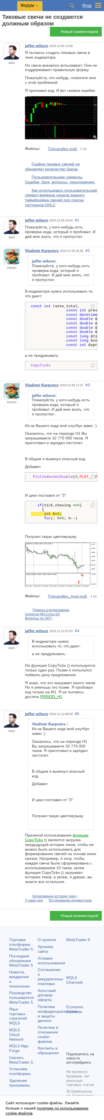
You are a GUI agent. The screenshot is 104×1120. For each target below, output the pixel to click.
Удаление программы (19, 1082)
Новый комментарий (79, 31)
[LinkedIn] (78, 1046)
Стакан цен (34, 900)
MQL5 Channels (74, 979)
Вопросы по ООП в (40, 618)
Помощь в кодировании (50, 610)
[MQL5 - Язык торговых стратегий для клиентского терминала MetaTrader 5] (8, 5)
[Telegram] (78, 1037)
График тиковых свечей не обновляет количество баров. (52, 166)
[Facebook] (69, 1037)
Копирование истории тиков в (55, 896)
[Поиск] (72, 5)
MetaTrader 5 (78, 939)
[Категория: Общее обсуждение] (10, 33)
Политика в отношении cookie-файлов (48, 1034)
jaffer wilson (36, 45)
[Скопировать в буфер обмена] (92, 306)
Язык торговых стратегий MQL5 (18, 1016)
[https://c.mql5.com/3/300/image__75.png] (61, 138)
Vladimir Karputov (42, 250)
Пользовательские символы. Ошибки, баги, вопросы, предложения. (60, 179)
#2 (87, 250)
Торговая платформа (21, 944)
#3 (87, 385)
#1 (77, 220)
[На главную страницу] (4, 33)
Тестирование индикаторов (70, 900)
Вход (86, 5)
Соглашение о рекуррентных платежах (50, 976)
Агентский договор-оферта (47, 995)
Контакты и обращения (48, 1050)
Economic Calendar (74, 1009)
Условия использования (51, 960)
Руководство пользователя (21, 997)
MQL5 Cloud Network (16, 1034)
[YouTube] (69, 1046)
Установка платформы (20, 1071)
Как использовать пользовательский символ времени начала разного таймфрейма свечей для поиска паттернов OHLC (61, 197)
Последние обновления (21, 961)
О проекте (47, 939)
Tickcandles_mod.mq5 (67, 596)
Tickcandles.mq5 (62, 149)
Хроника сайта (45, 949)
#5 (77, 714)
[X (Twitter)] (87, 1037)
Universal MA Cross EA (42, 614)
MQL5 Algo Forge (19, 1048)
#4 (77, 631)
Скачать (21, 1059)
